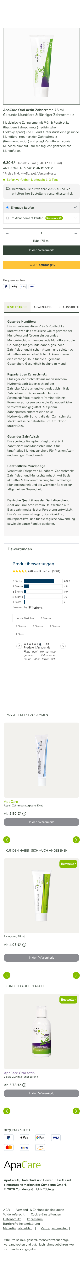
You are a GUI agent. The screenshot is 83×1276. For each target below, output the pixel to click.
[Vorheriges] (6, 839)
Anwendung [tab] (43, 307)
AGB (6, 1209)
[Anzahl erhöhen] (76, 233)
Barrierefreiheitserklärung (21, 1223)
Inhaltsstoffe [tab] (68, 307)
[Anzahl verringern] (7, 233)
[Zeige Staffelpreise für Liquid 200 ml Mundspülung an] (24, 1085)
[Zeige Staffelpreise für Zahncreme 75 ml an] (24, 945)
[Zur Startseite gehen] (23, 1166)
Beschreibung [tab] (17, 307)
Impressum (35, 1219)
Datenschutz (12, 1219)
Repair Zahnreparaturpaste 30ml (23, 805)
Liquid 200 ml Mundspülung (21, 1077)
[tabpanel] (41, 426)
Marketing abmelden (17, 1228)
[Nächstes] (76, 839)
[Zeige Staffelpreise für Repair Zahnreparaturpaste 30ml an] (24, 814)
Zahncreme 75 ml (14, 936)
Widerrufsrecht (14, 1214)
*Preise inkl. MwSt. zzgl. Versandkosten (30, 173)
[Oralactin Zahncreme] (41, 66)
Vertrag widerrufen (54, 1228)
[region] (41, 775)
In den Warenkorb (41, 250)
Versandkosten (14, 1244)
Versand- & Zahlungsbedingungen (40, 1209)
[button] (41, 265)
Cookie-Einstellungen (46, 1214)
